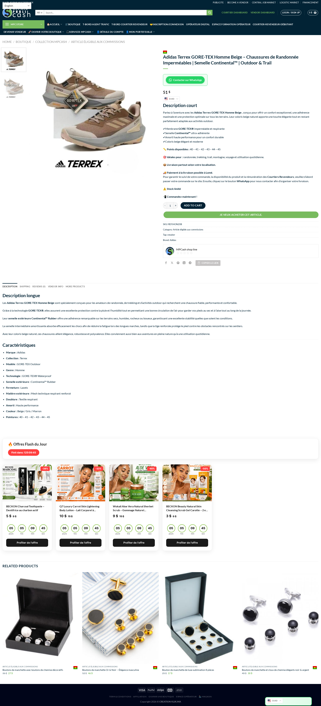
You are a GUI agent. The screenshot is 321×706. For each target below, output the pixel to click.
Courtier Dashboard (235, 12)
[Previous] (36, 112)
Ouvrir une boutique (161, 696)
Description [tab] (10, 286)
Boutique (23, 42)
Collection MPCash (51, 42)
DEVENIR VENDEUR (15, 31)
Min (32, 534)
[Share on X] (172, 263)
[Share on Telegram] (190, 263)
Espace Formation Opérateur (231, 24)
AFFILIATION (140, 696)
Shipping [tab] (25, 286)
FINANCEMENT (310, 2)
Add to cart (193, 205)
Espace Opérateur (186, 696)
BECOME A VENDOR (237, 2)
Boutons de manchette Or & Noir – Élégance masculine (110, 669)
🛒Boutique (73, 24)
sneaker (171, 234)
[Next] (151, 112)
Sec (43, 534)
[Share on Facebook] (166, 263)
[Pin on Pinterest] (178, 263)
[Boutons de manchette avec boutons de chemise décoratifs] (41, 618)
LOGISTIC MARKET (289, 2)
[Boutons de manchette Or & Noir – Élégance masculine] (120, 618)
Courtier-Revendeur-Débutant (273, 24)
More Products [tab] (75, 286)
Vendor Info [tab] (55, 286)
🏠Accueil (53, 24)
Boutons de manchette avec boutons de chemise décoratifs (33, 669)
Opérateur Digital (198, 24)
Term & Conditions (120, 696)
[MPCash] (16, 13)
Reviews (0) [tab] (39, 286)
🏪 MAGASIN (205, 696)
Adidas (173, 240)
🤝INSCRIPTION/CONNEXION (167, 24)
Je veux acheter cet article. (241, 214)
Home (7, 42)
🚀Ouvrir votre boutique (45, 31)
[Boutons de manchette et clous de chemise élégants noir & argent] (280, 618)
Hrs (21, 534)
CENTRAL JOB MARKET (264, 2)
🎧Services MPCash (78, 31)
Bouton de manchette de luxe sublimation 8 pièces (188, 669)
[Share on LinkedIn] (184, 263)
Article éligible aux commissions (98, 42)
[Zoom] (33, 172)
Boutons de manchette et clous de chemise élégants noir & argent (275, 669)
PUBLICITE (218, 2)
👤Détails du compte (110, 31)
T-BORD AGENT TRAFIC (96, 24)
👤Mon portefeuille (139, 31)
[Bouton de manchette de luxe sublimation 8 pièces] (200, 618)
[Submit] (209, 13)
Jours (11, 534)
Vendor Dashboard (263, 12)
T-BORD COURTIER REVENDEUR (129, 24)
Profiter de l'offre (27, 542)
